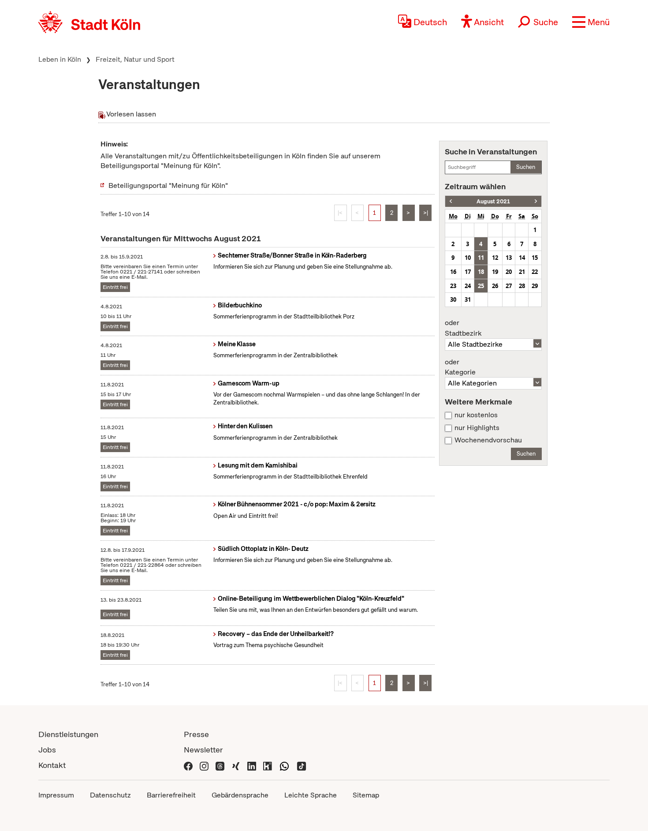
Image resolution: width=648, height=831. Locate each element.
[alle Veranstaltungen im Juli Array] (450, 201)
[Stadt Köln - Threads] (220, 765)
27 (509, 286)
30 (453, 299)
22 (535, 272)
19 (495, 272)
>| (425, 213)
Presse (196, 734)
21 (522, 272)
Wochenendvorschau (488, 440)
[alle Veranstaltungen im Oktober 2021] (535, 201)
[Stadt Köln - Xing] (235, 765)
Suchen (525, 167)
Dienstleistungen (68, 734)
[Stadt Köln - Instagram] (204, 765)
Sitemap (366, 795)
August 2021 (493, 201)
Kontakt (52, 765)
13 (509, 258)
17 (468, 272)
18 (481, 272)
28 (522, 286)
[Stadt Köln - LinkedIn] (251, 765)
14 (522, 258)
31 (468, 299)
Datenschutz (110, 795)
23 (453, 286)
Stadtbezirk (463, 328)
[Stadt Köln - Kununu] (267, 765)
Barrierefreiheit (171, 795)
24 (468, 286)
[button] (591, 22)
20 (509, 272)
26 (495, 286)
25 (481, 286)
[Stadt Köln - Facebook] (188, 765)
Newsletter (203, 750)
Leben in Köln (59, 59)
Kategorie (460, 367)
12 (495, 258)
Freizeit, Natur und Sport (135, 59)
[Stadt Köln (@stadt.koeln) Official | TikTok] (301, 765)
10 (468, 258)
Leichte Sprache (310, 795)
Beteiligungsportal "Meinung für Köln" (168, 185)
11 (481, 258)
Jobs (47, 750)
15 (535, 258)
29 (535, 286)
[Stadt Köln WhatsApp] (284, 765)
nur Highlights (476, 427)
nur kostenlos (476, 415)
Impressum (56, 795)
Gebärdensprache (240, 795)
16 (453, 272)
